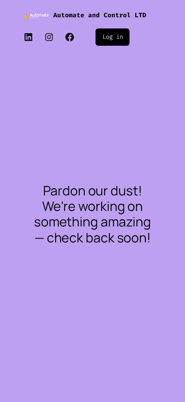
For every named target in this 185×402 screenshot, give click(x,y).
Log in (112, 37)
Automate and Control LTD (99, 15)
